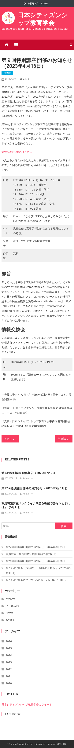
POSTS (10, 620)
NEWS (9, 613)
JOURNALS (12, 606)
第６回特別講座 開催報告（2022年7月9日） (30, 473)
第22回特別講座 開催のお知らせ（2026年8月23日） (37, 547)
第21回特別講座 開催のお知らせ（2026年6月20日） (37, 561)
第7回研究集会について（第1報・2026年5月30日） (36, 580)
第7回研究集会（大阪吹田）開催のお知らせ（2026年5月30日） (38, 570)
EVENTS (7, 73)
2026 (9, 641)
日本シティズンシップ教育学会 (43, 18)
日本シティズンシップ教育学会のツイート (27, 704)
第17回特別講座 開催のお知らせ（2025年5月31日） (35, 488)
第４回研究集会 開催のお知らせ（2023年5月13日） (12, 438)
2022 (9, 669)
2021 (9, 676)
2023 (9, 662)
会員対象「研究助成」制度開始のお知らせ (31, 554)
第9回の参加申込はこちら (17, 152)
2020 (9, 683)
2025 (9, 648)
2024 (9, 655)
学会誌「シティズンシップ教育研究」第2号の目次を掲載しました (65, 438)
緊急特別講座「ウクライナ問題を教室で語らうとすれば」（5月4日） (36, 505)
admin (26, 79)
